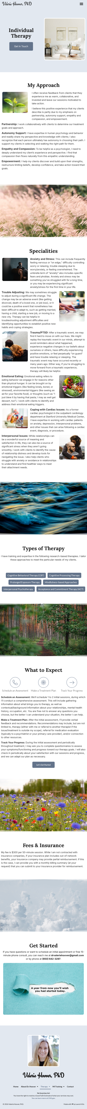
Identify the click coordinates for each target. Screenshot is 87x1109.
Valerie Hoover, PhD (17, 4)
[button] (81, 4)
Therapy (44, 1086)
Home (15, 1086)
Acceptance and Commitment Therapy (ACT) (60, 589)
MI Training (57, 1086)
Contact (70, 1086)
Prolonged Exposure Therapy (25, 582)
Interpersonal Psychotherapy (18, 589)
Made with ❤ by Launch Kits (74, 1104)
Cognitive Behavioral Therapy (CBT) (26, 575)
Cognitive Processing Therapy (64, 575)
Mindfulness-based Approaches (61, 582)
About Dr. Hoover (28, 1086)
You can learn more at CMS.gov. (43, 1098)
